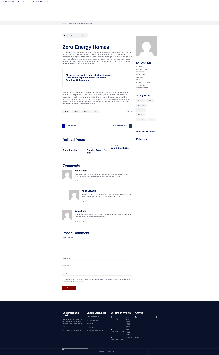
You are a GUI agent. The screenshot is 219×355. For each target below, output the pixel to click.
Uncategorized (142, 88)
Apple (66, 111)
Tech (95, 111)
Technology (141, 85)
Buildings (140, 66)
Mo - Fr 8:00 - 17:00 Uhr (42, 1)
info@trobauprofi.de (25, 1)
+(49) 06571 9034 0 (10, 1)
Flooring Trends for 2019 (96, 151)
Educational (72, 23)
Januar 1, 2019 (67, 43)
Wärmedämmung (92, 320)
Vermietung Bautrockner (95, 330)
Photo (140, 114)
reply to (77, 181)
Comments (128, 111)
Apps (150, 100)
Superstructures (143, 82)
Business (141, 105)
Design (76, 111)
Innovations (141, 74)
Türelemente (91, 327)
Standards (140, 80)
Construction (141, 69)
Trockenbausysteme (93, 317)
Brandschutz (91, 324)
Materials (140, 77)
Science (86, 111)
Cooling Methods (120, 148)
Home (64, 23)
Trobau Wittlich (107, 352)
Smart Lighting (70, 150)
